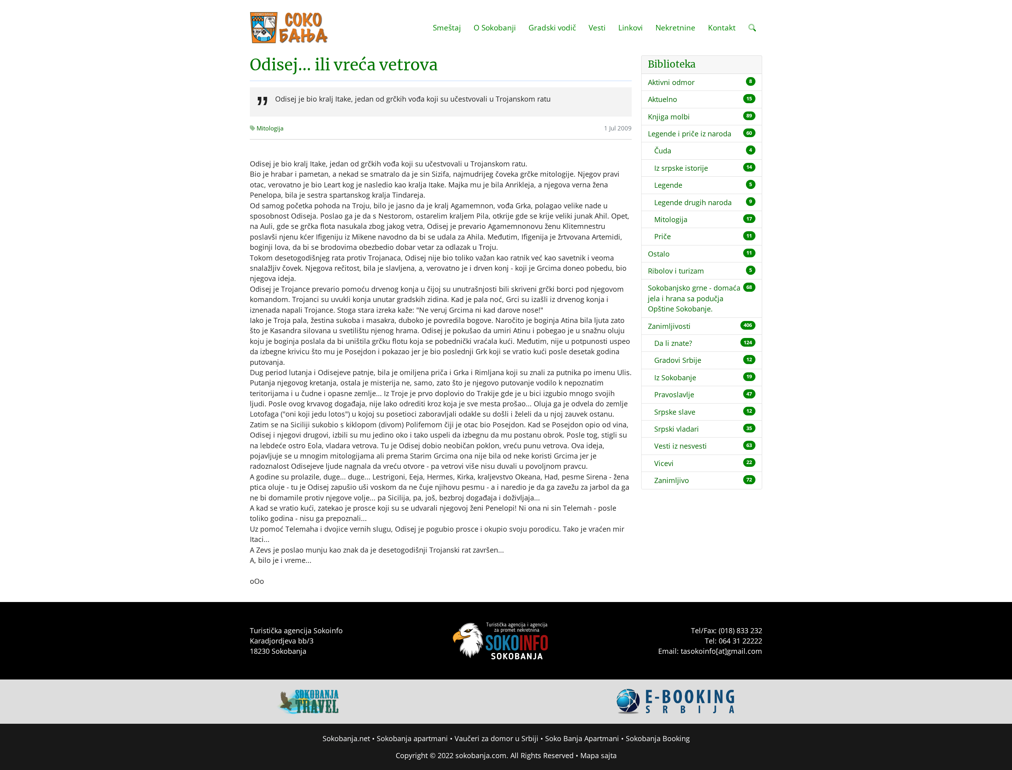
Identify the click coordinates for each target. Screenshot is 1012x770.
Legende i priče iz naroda (689, 133)
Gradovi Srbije (677, 360)
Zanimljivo (671, 480)
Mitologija (670, 219)
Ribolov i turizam (676, 271)
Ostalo (659, 254)
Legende (668, 185)
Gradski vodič (552, 27)
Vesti (597, 27)
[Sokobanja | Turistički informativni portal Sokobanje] (289, 27)
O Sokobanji (495, 27)
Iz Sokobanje (675, 377)
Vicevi (664, 463)
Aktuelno (662, 99)
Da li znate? (673, 343)
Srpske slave (674, 412)
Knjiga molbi (669, 116)
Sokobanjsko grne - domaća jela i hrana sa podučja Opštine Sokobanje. (694, 298)
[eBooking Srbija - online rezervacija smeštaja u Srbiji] (676, 701)
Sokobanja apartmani (412, 738)
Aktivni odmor (671, 82)
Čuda (662, 150)
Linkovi (630, 27)
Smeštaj (447, 27)
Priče (662, 236)
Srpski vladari (676, 429)
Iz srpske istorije (681, 168)
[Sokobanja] (308, 701)
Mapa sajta (598, 755)
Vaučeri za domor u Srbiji (496, 738)
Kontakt (722, 27)
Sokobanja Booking (658, 738)
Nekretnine (675, 27)
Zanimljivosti (669, 326)
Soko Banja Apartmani (582, 738)
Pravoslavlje (674, 394)
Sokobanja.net (346, 738)
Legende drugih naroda (693, 202)
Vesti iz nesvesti (680, 446)
